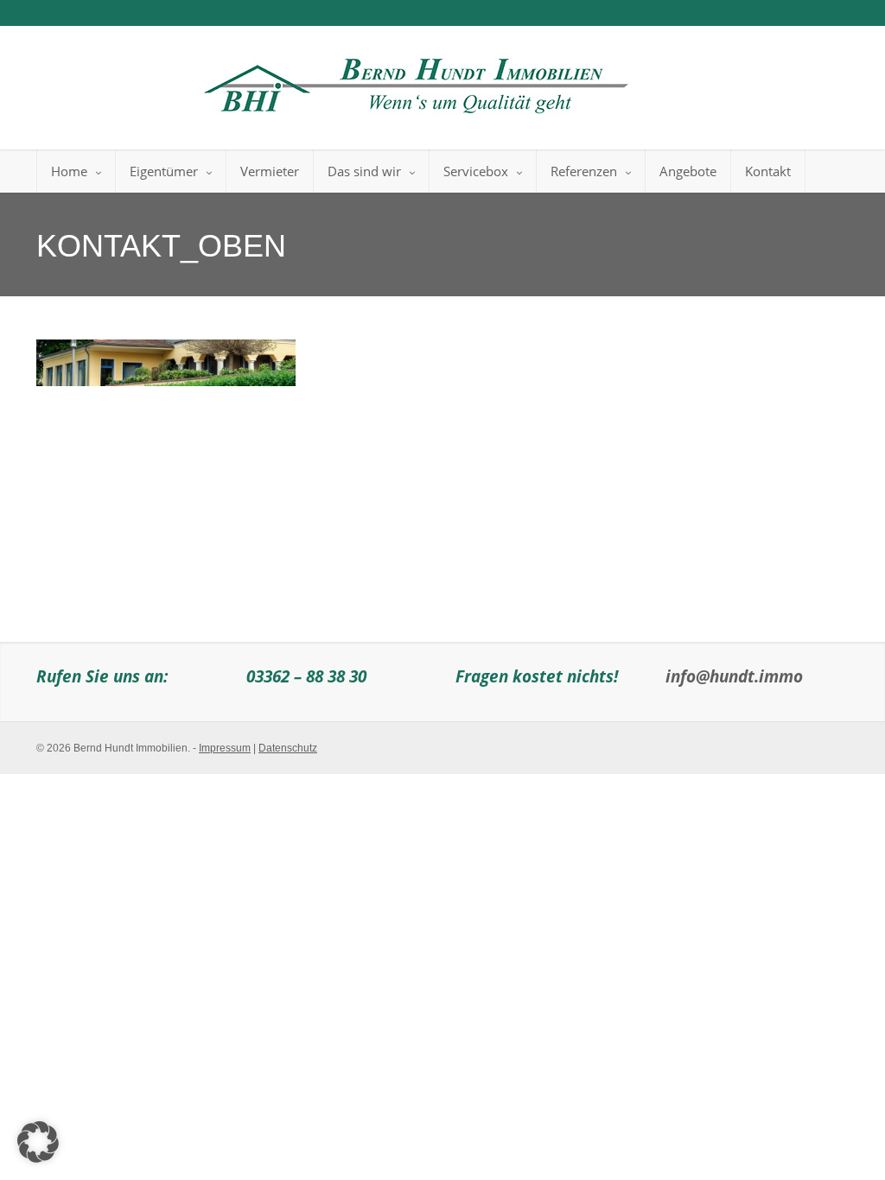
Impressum (225, 748)
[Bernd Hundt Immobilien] (413, 81)
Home (69, 171)
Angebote (687, 171)
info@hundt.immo (734, 676)
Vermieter (269, 171)
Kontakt (768, 171)
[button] (38, 1142)
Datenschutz (287, 748)
